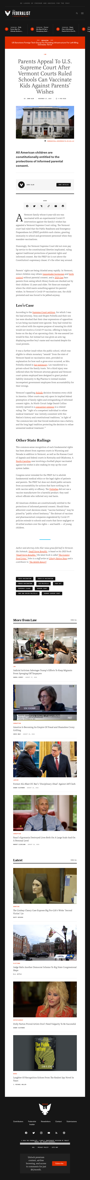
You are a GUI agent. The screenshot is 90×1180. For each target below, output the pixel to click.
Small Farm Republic (38, 551)
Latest (17, 860)
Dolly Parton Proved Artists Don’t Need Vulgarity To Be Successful (44, 1024)
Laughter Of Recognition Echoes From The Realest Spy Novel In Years (43, 1079)
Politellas (53, 489)
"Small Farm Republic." (26, 555)
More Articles (64, 185)
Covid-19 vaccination (45, 579)
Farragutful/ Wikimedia (55, 141)
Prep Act (58, 584)
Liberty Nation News (58, 558)
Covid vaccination (24, 579)
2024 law (59, 277)
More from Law (25, 620)
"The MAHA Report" (37, 562)
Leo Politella (44, 584)
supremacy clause (24, 588)
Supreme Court (42, 588)
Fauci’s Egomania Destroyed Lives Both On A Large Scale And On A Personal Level (44, 839)
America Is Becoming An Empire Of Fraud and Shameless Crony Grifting (44, 729)
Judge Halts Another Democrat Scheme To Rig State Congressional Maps (45, 969)
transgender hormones (53, 274)
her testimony (40, 364)
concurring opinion (44, 407)
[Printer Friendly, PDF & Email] (62, 206)
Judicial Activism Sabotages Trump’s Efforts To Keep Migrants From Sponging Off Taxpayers (42, 672)
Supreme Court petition (43, 312)
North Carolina (23, 461)
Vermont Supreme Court (52, 593)
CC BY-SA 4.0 (69, 141)
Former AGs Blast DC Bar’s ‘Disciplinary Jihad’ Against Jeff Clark (44, 784)
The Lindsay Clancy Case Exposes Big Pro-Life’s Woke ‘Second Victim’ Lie (42, 912)
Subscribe (59, 1163)
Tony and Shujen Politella (27, 593)
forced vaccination (25, 584)
